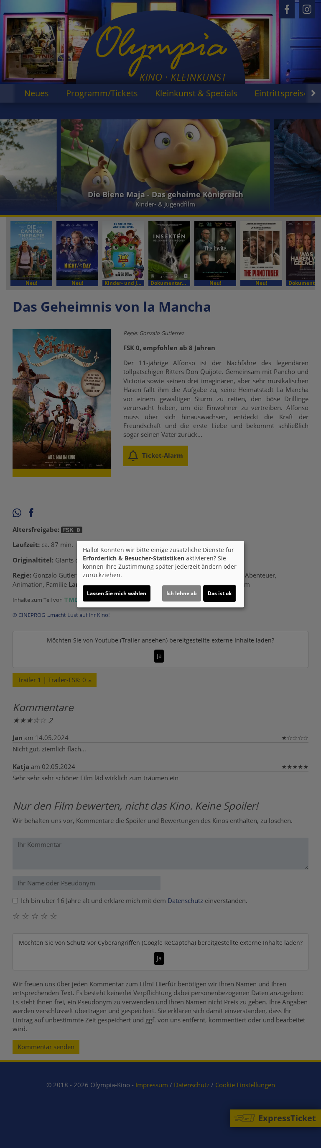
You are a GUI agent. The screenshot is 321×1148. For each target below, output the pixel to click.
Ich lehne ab (181, 593)
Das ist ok (220, 593)
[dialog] (160, 574)
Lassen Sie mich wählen (116, 593)
